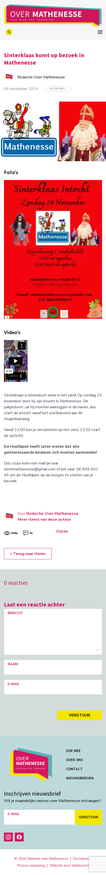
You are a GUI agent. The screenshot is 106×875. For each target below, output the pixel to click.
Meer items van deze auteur (44, 519)
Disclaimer (81, 858)
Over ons (74, 760)
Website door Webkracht (69, 865)
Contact (74, 769)
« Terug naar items (28, 553)
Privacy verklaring (31, 865)
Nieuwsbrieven (80, 778)
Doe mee (73, 751)
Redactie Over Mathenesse (52, 513)
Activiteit (57, 88)
